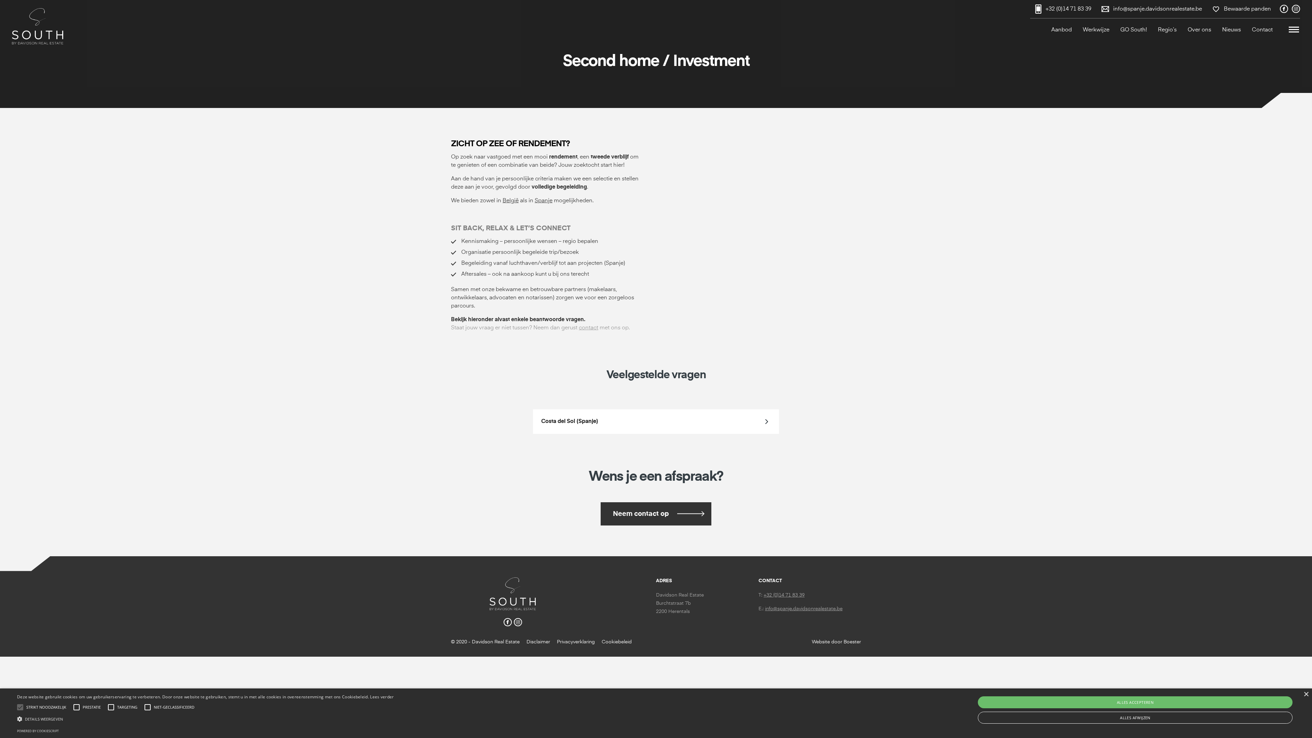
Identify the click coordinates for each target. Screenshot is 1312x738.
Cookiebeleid (617, 642)
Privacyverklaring (576, 642)
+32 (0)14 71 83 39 (784, 595)
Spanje (543, 201)
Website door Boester (836, 642)
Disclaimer (538, 642)
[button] (1294, 30)
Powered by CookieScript (38, 731)
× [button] (1306, 694)
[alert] (656, 713)
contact (588, 328)
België (511, 201)
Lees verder (382, 697)
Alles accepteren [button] (1135, 702)
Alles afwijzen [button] (1135, 717)
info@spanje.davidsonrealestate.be (804, 608)
